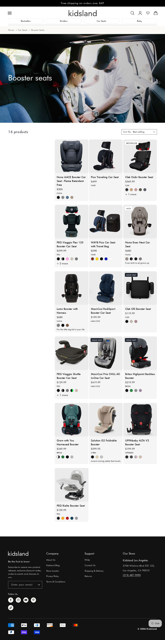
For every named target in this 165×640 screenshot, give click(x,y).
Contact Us (90, 565)
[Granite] (62, 197)
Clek (127, 185)
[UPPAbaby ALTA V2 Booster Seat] (140, 419)
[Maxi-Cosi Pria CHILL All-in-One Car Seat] (105, 353)
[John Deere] (71, 390)
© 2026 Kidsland (147, 628)
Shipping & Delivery (94, 571)
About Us (50, 560)
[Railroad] (126, 321)
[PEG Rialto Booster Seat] (71, 485)
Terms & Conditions (55, 581)
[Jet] (101, 258)
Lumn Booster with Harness (67, 311)
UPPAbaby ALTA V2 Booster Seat (137, 442)
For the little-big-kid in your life (71, 329)
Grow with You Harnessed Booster (68, 442)
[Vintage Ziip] (135, 189)
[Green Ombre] (131, 390)
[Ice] (76, 518)
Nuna (59, 193)
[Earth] (97, 258)
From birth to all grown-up (137, 263)
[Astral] (71, 258)
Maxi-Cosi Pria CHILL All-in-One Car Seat (105, 376)
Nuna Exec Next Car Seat (137, 244)
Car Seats (101, 21)
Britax (128, 386)
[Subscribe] (38, 585)
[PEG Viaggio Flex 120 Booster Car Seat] (71, 221)
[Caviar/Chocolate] (131, 258)
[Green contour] (62, 457)
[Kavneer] (140, 457)
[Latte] (131, 321)
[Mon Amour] (67, 258)
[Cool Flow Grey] (58, 457)
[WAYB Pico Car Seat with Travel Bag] (105, 221)
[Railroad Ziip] (126, 189)
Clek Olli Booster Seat (138, 309)
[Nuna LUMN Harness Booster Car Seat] (71, 288)
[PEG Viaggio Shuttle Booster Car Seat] (71, 353)
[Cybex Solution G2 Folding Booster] (105, 419)
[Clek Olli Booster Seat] (140, 288)
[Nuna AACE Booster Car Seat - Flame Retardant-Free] (71, 156)
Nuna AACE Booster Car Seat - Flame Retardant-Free (71, 181)
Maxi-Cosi (95, 321)
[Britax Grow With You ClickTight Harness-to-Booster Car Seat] (71, 419)
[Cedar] (71, 197)
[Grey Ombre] (135, 390)
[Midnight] (135, 258)
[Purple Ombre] (140, 390)
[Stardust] (110, 258)
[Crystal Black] (62, 258)
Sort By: (127, 131)
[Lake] (67, 197)
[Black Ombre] (126, 390)
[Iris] (135, 457)
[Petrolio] (71, 518)
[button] (9, 13)
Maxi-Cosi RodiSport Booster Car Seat (103, 311)
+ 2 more (62, 263)
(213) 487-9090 (132, 575)
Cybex (93, 453)
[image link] (18, 553)
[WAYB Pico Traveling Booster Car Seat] (105, 156)
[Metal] (76, 258)
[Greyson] (131, 457)
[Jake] (126, 457)
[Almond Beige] (97, 457)
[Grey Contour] (71, 457)
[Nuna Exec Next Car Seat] (140, 221)
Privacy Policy (52, 576)
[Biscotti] (126, 258)
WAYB (93, 185)
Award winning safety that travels (105, 461)
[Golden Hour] (92, 258)
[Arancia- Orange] (62, 518)
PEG (58, 255)
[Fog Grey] (101, 457)
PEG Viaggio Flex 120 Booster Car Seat (70, 244)
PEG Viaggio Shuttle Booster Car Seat (69, 376)
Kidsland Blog (53, 565)
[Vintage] (135, 321)
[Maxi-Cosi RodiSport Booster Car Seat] (105, 288)
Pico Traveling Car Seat (105, 177)
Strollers (64, 21)
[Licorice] (58, 258)
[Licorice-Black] (58, 518)
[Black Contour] (67, 457)
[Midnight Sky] (106, 258)
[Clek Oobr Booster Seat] (140, 156)
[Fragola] (67, 518)
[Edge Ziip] (144, 189)
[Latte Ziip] (131, 189)
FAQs (87, 560)
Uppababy (129, 453)
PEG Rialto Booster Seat (71, 506)
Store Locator (52, 571)
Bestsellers (26, 21)
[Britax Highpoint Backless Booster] (140, 353)
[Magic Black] (92, 457)
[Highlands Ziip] (140, 189)
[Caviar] (58, 197)
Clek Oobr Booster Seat (139, 177)
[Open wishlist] (148, 13)
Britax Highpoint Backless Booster (140, 376)
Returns (88, 576)
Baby (139, 21)
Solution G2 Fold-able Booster (104, 442)
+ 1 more (130, 194)
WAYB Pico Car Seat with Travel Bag (103, 244)
